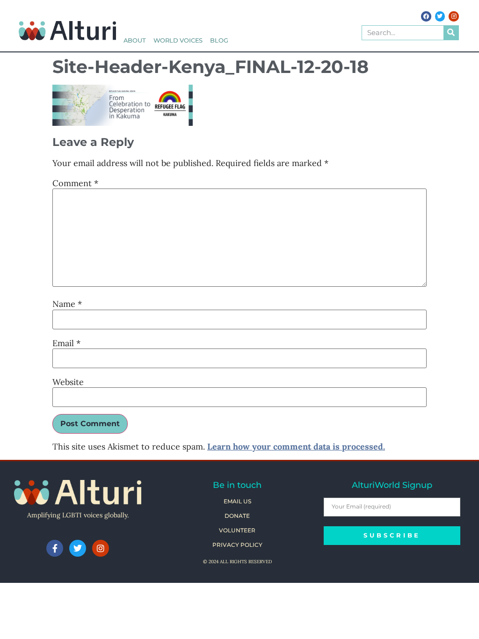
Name (67, 304)
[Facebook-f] (54, 548)
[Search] (450, 33)
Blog (219, 40)
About (134, 40)
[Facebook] (426, 16)
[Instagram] (454, 16)
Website (68, 382)
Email (66, 343)
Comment (75, 183)
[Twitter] (440, 16)
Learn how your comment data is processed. (296, 446)
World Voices (178, 40)
